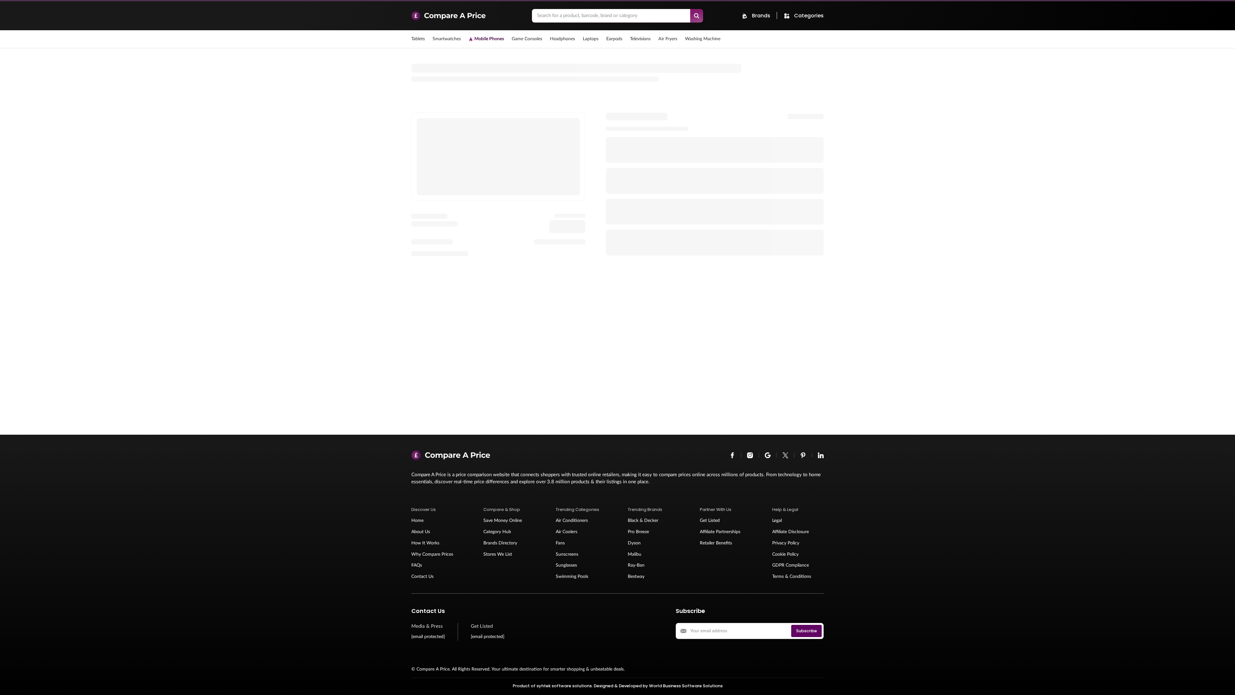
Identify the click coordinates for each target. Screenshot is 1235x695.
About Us (420, 532)
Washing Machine (702, 39)
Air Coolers (566, 532)
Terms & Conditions (791, 576)
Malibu (634, 554)
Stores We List (497, 554)
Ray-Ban (636, 565)
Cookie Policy (785, 554)
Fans (560, 543)
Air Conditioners (572, 520)
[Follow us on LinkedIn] (821, 455)
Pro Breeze (638, 532)
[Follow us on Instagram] (750, 455)
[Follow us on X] (785, 455)
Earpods (614, 39)
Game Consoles (527, 39)
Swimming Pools (572, 576)
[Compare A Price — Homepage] (468, 16)
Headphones (562, 39)
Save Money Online (502, 520)
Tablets (418, 39)
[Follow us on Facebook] (732, 455)
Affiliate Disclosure (790, 532)
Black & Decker (643, 520)
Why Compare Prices (432, 554)
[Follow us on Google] (768, 455)
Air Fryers (667, 39)
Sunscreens (567, 554)
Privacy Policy (785, 543)
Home (417, 520)
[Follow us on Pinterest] (803, 455)
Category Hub (497, 532)
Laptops (591, 39)
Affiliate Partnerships (720, 532)
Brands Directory (500, 543)
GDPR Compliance (790, 565)
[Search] (696, 16)
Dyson (634, 543)
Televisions (640, 39)
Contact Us (422, 576)
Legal (777, 520)
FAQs (416, 565)
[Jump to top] (1223, 683)
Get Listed (710, 520)
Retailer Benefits (716, 543)
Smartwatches (447, 39)
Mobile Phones (489, 39)
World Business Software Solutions (686, 686)
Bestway (636, 576)
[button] (437, 509)
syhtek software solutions (564, 686)
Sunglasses (566, 565)
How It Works (425, 543)
